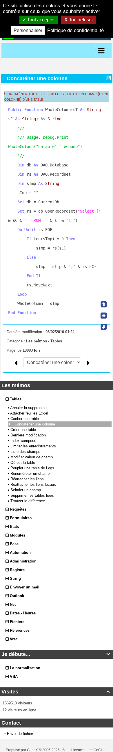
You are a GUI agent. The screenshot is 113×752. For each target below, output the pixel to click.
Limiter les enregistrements (33, 446)
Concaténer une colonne (35, 424)
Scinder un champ (26, 490)
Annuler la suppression (30, 408)
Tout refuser (80, 19)
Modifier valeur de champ (32, 457)
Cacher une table (25, 419)
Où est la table (23, 462)
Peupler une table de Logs (32, 468)
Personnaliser (28, 30)
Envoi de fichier (20, 734)
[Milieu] (103, 315)
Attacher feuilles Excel (29, 413)
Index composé (23, 440)
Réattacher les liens (27, 479)
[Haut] (103, 304)
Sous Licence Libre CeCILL (84, 750)
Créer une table (23, 429)
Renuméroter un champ (30, 473)
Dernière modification (28, 435)
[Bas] (103, 326)
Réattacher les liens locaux (33, 484)
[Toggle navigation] (101, 50)
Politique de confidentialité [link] (75, 30)
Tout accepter (40, 19)
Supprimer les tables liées (32, 495)
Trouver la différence (28, 501)
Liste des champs (25, 451)
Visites (55, 692)
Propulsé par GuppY (22, 750)
